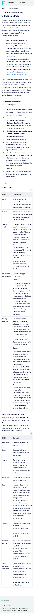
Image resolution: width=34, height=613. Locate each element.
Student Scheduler (14, 8)
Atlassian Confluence (21, 610)
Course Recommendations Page (16, 75)
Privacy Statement (6, 605)
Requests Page (10, 56)
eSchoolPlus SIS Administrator (16, 3)
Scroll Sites (11, 610)
